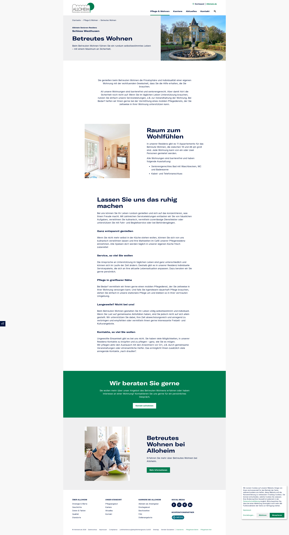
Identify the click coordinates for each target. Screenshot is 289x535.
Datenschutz (92, 529)
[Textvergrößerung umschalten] (2, 323)
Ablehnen (263, 515)
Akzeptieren (277, 515)
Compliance (113, 529)
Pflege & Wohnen (160, 11)
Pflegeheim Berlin (192, 529)
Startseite (76, 20)
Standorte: (180, 529)
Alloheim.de (211, 4)
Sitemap (156, 529)
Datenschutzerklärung (251, 501)
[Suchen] (215, 11)
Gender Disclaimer (167, 529)
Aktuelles (191, 11)
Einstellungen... (249, 515)
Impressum (103, 529)
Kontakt (205, 11)
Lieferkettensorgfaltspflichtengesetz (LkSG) (135, 529)
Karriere (177, 11)
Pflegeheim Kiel (206, 529)
